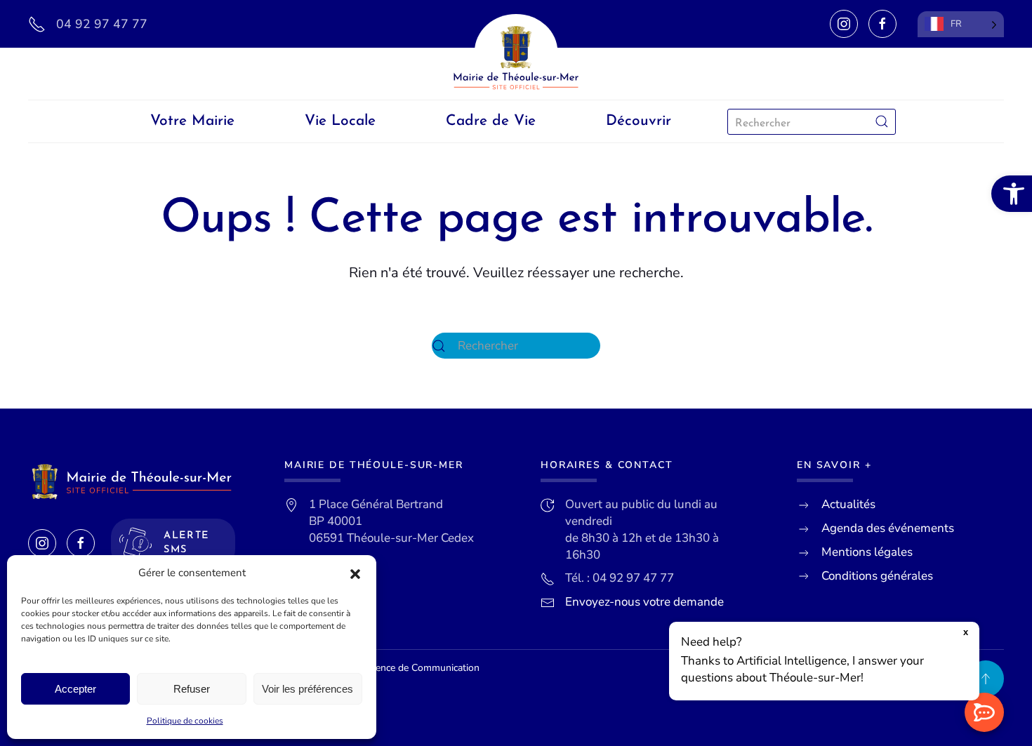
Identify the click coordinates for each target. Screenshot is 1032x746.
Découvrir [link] (638, 121)
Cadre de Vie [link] (491, 121)
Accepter (75, 689)
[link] (1011, 193)
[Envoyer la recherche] (882, 122)
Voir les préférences (307, 689)
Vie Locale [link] (340, 121)
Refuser (191, 689)
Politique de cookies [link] (185, 720)
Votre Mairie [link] (192, 121)
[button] (355, 573)
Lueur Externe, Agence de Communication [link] (388, 667)
